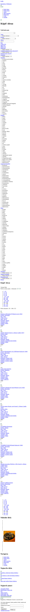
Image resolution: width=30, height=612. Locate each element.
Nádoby (4, 239)
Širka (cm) (3, 45)
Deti (3, 259)
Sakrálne (4, 222)
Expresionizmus (6, 168)
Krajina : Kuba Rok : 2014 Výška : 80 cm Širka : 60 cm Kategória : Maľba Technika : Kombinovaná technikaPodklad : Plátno (8, 338)
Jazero (3, 254)
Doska (3, 121)
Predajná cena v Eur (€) (6, 53)
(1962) (17, 314)
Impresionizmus (6, 166)
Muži (3, 258)
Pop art (4, 200)
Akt (3, 268)
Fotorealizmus (5, 199)
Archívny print (5, 100)
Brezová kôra (5, 128)
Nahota (4, 218)
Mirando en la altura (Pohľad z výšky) (9, 464)
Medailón (4, 228)
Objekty (4, 265)
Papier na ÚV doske (7, 159)
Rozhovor (4, 215)
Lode (3, 252)
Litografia (4, 99)
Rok (2, 42)
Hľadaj (2, 279)
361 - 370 (5, 304)
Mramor (4, 134)
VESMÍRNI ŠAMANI (6, 445)
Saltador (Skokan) (5, 332)
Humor (4, 246)
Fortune (2, 578)
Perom (3, 69)
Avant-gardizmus (6, 180)
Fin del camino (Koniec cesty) (7, 406)
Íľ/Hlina (4, 149)
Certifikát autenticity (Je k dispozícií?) (9, 51)
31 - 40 (5, 295)
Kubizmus (4, 192)
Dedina (4, 240)
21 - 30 (5, 294)
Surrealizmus (5, 169)
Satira (3, 248)
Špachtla (4, 68)
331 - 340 (6, 300)
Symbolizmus (5, 172)
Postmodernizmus (6, 178)
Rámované (3, 48)
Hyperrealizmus (6, 205)
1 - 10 (4, 291)
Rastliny (4, 242)
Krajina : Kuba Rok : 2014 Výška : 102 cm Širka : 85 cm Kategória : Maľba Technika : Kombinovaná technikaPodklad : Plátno (8, 471)
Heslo (2, 607)
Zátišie (3, 217)
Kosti (3, 130)
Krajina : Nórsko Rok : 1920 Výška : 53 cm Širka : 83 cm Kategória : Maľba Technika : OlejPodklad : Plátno (5, 432)
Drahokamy (5, 96)
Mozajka (4, 85)
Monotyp (4, 109)
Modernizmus (5, 177)
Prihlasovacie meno (5, 605)
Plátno (3, 116)
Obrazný (4, 195)
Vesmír (4, 255)
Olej (3, 62)
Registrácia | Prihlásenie (6, 4)
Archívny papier (6, 144)
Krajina (2, 37)
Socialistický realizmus (7, 181)
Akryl (3, 63)
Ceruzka (4, 75)
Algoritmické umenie (7, 155)
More (3, 212)
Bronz (3, 108)
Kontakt (5, 17)
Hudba (3, 267)
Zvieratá (4, 220)
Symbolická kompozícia (7, 231)
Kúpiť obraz (6, 9)
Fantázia (4, 227)
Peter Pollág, (6, 595)
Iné (3, 87)
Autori (4, 12)
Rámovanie (6, 14)
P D (1, 591)
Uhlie (3, 81)
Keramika (4, 138)
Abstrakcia (4, 230)
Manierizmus (5, 206)
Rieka (3, 251)
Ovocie (4, 237)
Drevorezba (5, 111)
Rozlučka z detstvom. (5, 572)
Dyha (3, 125)
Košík (2, 1)
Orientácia (3, 271)
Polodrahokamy (6, 97)
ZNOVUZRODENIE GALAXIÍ (8, 351)
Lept (3, 88)
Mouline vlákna (6, 131)
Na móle (3, 426)
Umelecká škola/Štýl (5, 163)
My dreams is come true (6, 575)
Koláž (3, 65)
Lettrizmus (4, 184)
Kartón (4, 119)
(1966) (22, 351)
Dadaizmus (4, 193)
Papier (3, 118)
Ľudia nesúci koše (5, 368)
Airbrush (4, 106)
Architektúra (5, 221)
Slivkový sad (4, 482)
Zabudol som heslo (5, 610)
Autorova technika (6, 80)
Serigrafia (4, 93)
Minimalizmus (5, 197)
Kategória (3, 55)
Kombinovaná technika (7, 59)
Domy (3, 245)
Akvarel (4, 71)
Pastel (3, 72)
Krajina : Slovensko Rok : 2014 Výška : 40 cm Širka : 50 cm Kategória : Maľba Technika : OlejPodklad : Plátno (5, 393)
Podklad (2, 115)
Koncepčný (5, 190)
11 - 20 (5, 292)
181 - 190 (5, 298)
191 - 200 (5, 299)
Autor (2, 34)
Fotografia (4, 102)
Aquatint (4, 156)
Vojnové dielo (5, 225)
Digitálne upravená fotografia (9, 103)
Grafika (4, 66)
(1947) (16, 332)
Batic (3, 82)
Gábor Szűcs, (4, 594)
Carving (4, 84)
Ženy (3, 256)
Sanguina (4, 77)
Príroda (4, 270)
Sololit (3, 124)
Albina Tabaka (4, 592)
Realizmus (4, 165)
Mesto (3, 211)
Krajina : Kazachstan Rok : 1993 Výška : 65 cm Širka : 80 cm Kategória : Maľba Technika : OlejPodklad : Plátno (5, 488)
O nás (4, 16)
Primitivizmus (5, 175)
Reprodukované (4, 277)
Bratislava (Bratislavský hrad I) (8, 387)
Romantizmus (5, 183)
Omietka (4, 136)
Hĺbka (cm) (3, 46)
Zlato (3, 94)
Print (3, 91)
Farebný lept (5, 90)
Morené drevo (5, 162)
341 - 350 (5, 302)
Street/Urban (5, 203)
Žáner (2, 208)
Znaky (3, 264)
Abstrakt (4, 171)
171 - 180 (6, 296)
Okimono (4, 233)
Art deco (4, 189)
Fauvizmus (4, 186)
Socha (3, 249)
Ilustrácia (4, 196)
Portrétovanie (5, 202)
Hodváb (4, 133)
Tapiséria (4, 114)
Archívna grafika (6, 262)
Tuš (3, 78)
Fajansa (4, 140)
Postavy (4, 236)
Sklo (3, 137)
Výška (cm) (3, 44)
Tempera (4, 60)
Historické (4, 224)
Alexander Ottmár (5, 588)
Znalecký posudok (5, 274)
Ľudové (4, 174)
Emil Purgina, (6, 590)
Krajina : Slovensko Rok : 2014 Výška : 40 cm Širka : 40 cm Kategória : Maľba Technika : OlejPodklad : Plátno (5, 320)
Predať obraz (6, 10)
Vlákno (4, 152)
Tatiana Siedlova (14, 572)
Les (3, 243)
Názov (2, 40)
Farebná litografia (6, 105)
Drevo (3, 112)
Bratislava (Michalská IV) (6, 314)
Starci (3, 261)
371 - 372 (5, 306)
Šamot (3, 141)
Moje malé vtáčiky (5, 581)
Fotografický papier (6, 158)
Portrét (3, 214)
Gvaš (3, 74)
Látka (3, 150)
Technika (3, 57)
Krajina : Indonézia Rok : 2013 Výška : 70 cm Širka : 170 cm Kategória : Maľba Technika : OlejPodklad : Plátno (5, 375)
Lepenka (4, 122)
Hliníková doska (6, 161)
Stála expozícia (6, 13)
